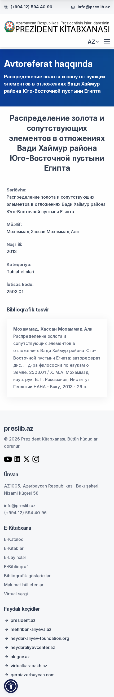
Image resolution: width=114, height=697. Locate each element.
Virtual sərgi (16, 593)
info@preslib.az (94, 6)
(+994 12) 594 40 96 (31, 6)
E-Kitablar (14, 548)
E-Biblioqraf (16, 566)
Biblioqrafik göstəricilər (27, 575)
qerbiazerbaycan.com (33, 674)
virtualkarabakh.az (29, 665)
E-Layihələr (15, 557)
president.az (23, 620)
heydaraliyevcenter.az (33, 647)
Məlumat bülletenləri (24, 584)
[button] (10, 686)
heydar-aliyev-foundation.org (40, 638)
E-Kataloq (14, 539)
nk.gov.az (20, 656)
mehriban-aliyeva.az (31, 629)
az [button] (91, 42)
